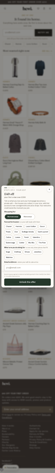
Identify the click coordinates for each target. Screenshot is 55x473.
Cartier (21, 243)
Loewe (17, 237)
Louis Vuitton (31, 226)
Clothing (17, 252)
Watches (9, 257)
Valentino (36, 237)
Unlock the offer (27, 282)
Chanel (9, 226)
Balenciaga (10, 243)
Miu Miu (31, 243)
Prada (8, 232)
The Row (42, 243)
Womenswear (12, 217)
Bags (8, 252)
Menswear (28, 217)
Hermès (19, 226)
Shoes (27, 252)
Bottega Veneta (28, 232)
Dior (16, 232)
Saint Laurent (43, 232)
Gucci (42, 226)
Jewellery (37, 252)
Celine (8, 237)
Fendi (26, 237)
